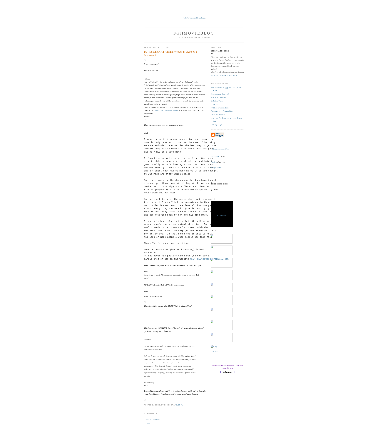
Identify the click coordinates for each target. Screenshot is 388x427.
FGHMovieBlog (194, 33)
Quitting (214, 104)
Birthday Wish (217, 100)
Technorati (215, 156)
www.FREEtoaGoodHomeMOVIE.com (209, 259)
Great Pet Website (218, 114)
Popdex (214, 162)
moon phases (221, 215)
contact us (214, 352)
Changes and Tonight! (220, 94)
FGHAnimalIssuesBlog (220, 148)
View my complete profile (224, 75)
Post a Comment (153, 419)
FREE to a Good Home (220, 107)
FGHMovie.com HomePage (194, 17)
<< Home (147, 423)
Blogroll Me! (216, 167)
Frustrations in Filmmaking (222, 111)
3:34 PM (179, 405)
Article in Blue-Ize (218, 97)
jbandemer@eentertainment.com (166, 110)
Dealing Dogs (216, 124)
